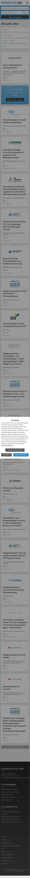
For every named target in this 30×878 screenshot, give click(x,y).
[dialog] (15, 438)
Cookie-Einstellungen (14, 450)
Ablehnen (6, 455)
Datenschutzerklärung (7, 445)
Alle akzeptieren (21, 455)
